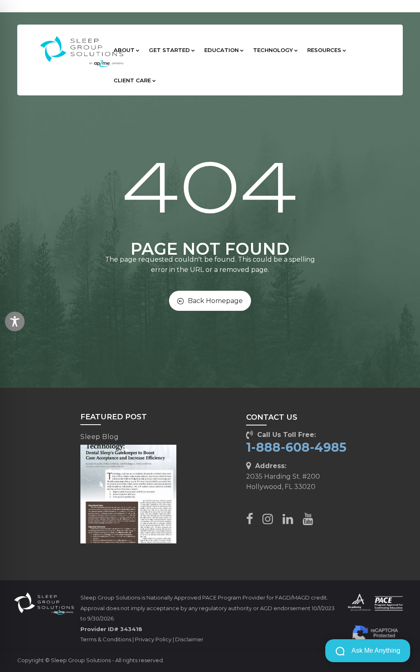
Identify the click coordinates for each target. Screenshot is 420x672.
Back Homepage (215, 301)
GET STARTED (169, 50)
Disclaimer (189, 639)
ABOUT (124, 50)
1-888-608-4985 (296, 447)
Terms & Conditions (105, 639)
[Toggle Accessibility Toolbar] (14, 321)
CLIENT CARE (132, 80)
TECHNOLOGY (273, 50)
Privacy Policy (153, 639)
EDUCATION (221, 50)
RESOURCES (324, 50)
